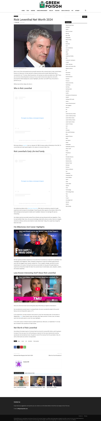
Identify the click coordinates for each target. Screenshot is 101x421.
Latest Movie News (70, 117)
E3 (66, 70)
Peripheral (68, 152)
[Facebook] (15, 347)
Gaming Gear (69, 89)
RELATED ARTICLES (19, 373)
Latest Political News (70, 119)
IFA (66, 109)
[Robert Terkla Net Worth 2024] (21, 381)
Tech (28, 10)
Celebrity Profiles (70, 56)
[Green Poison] (50, 4)
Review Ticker (69, 163)
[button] (85, 10)
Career (23, 341)
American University (33, 208)
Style (67, 181)
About (19, 341)
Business (68, 43)
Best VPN (68, 35)
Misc (67, 134)
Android (67, 27)
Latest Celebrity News (71, 115)
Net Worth (19, 14)
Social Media (69, 177)
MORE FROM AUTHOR (29, 373)
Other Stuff (68, 148)
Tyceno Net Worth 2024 (51, 387)
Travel (67, 198)
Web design (68, 206)
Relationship (69, 161)
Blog (67, 41)
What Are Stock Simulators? (55, 355)
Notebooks (68, 144)
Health (51, 10)
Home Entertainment (70, 103)
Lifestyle (68, 130)
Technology (68, 189)
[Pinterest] (21, 347)
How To (67, 107)
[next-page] (17, 390)
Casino (67, 50)
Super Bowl (68, 183)
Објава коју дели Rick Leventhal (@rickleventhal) (32, 140)
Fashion (57, 10)
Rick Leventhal (36, 341)
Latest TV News (69, 124)
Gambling (68, 85)
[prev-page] (15, 390)
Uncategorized (69, 200)
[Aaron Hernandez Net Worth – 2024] (37, 381)
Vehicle (67, 202)
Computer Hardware (70, 60)
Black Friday (68, 39)
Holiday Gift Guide (70, 99)
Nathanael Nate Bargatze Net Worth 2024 (23, 355)
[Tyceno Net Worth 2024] (54, 381)
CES (66, 58)
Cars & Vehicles (65, 10)
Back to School (69, 31)
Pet (72, 10)
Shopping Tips (69, 175)
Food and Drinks (69, 82)
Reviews (67, 165)
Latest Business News (71, 113)
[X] (18, 347)
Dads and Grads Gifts (71, 66)
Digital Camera (69, 68)
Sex (66, 171)
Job (66, 111)
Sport (67, 179)
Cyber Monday (69, 64)
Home (23, 10)
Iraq (21, 316)
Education (68, 72)
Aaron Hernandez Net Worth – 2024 (37, 387)
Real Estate (68, 159)
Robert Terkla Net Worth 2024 (20, 387)
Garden (67, 91)
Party (67, 150)
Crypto (67, 62)
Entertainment (69, 76)
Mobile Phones (69, 136)
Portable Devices (69, 156)
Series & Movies (69, 169)
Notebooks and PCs (70, 146)
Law (67, 126)
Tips (67, 194)
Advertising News (70, 25)
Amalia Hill (17, 22)
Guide (67, 93)
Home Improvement (42, 10)
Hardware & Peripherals (71, 95)
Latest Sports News (70, 122)
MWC (67, 138)
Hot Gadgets (68, 105)
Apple (67, 29)
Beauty (67, 33)
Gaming (33, 10)
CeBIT (67, 54)
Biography (68, 37)
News (67, 142)
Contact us (81, 416)
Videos (67, 204)
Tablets (67, 185)
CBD (67, 52)
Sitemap (77, 10)
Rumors (67, 167)
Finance (67, 80)
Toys (67, 196)
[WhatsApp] (24, 347)
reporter (25, 145)
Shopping (68, 173)
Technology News (70, 191)
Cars (67, 45)
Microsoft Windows (70, 132)
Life (26, 341)
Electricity (68, 74)
